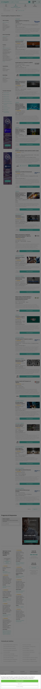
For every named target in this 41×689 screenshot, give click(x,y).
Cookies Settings (19, 686)
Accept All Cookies (19, 681)
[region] (20, 682)
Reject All (20, 683)
